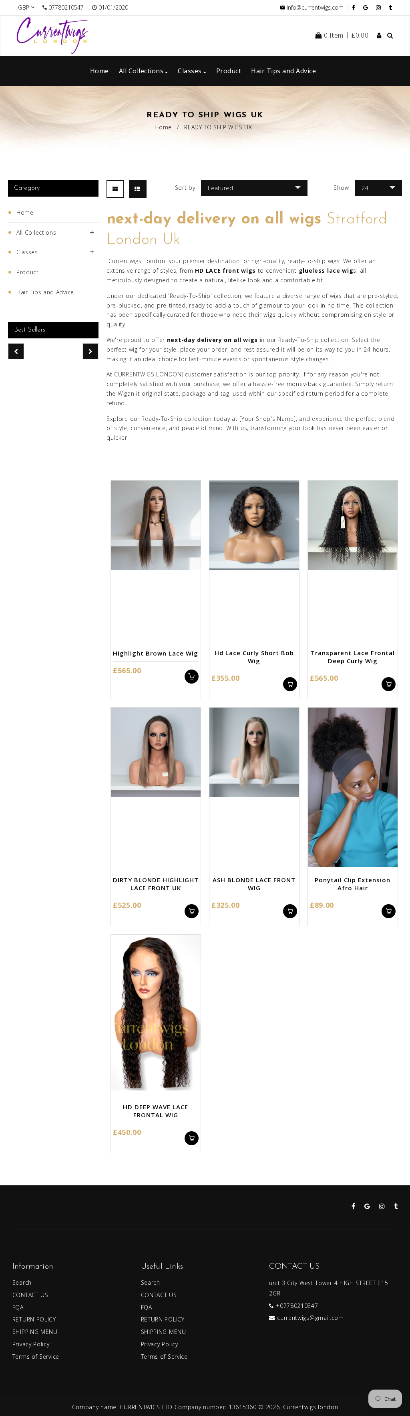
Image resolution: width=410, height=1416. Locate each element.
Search (22, 1282)
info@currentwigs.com (315, 7)
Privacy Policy (31, 1344)
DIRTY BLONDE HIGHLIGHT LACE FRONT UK (156, 884)
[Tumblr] (390, 7)
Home (163, 127)
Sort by (185, 187)
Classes (27, 252)
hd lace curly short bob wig (254, 657)
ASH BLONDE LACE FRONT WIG (254, 884)
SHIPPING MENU (35, 1332)
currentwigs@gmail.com (310, 1317)
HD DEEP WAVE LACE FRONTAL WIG (155, 1111)
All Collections (36, 232)
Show (341, 187)
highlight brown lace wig (155, 653)
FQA (18, 1307)
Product (27, 272)
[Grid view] (115, 189)
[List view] (138, 189)
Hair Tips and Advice (45, 292)
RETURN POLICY (34, 1319)
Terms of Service (35, 1356)
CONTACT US (30, 1295)
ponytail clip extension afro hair (352, 884)
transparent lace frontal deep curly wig (353, 657)
